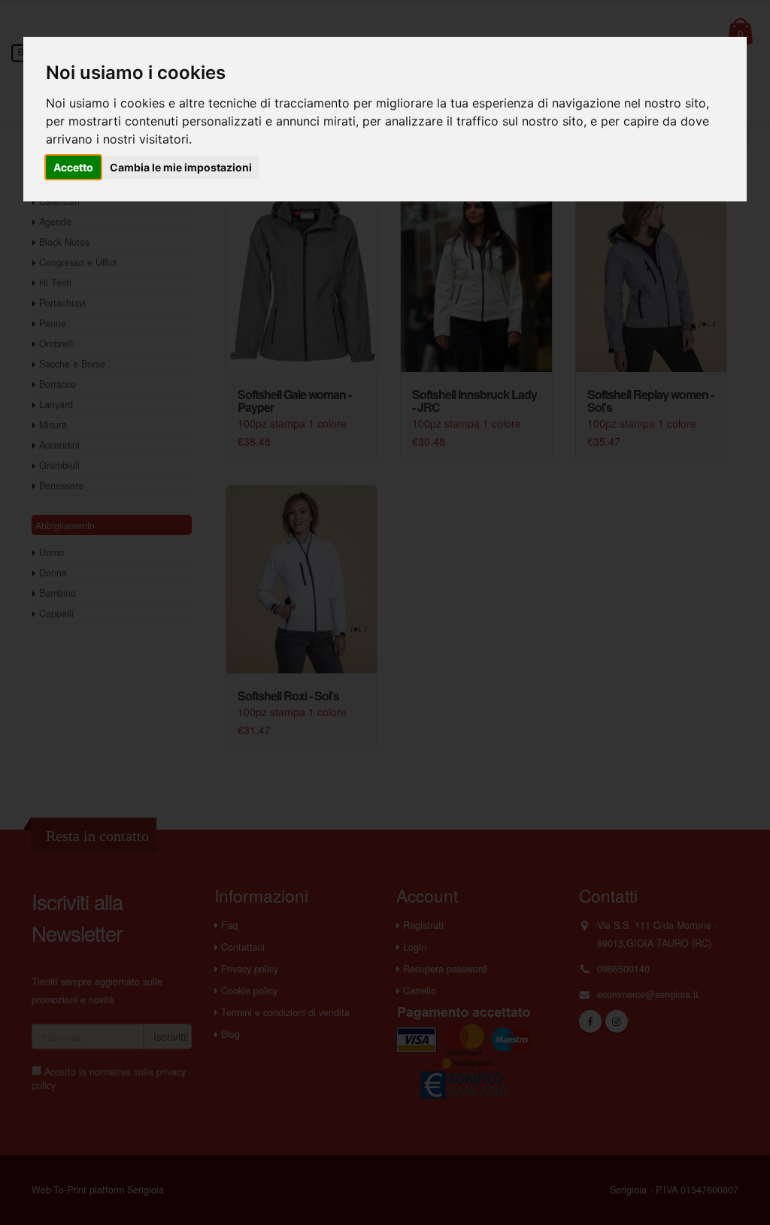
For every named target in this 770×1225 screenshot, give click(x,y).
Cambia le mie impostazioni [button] (181, 167)
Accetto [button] (73, 167)
